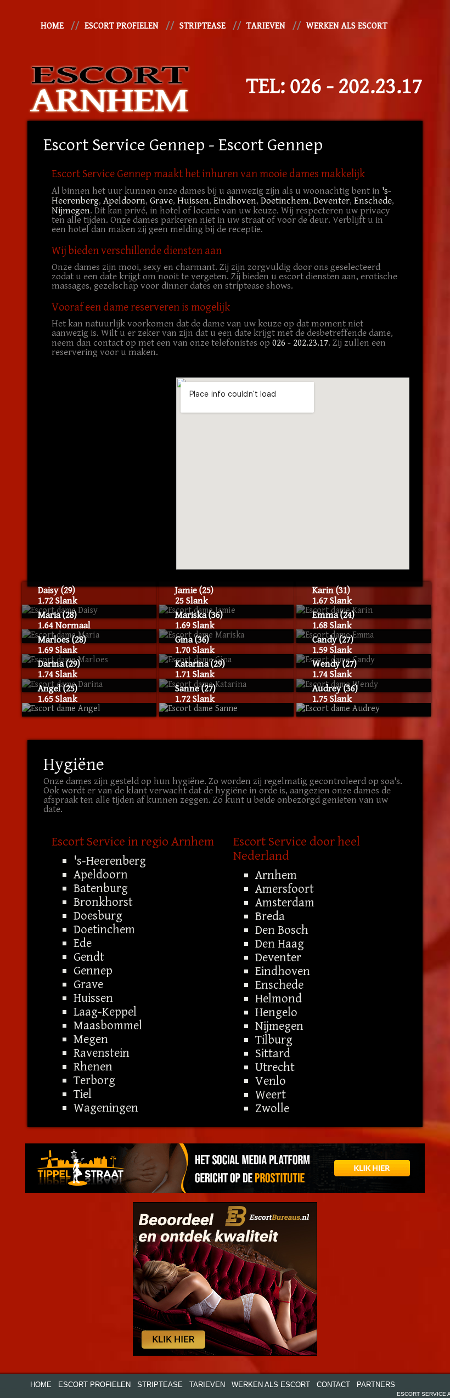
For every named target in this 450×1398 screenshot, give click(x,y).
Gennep (93, 970)
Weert (270, 1094)
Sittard (272, 1053)
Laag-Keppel (105, 1012)
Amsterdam (284, 902)
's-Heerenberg (110, 861)
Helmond (278, 998)
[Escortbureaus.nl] (225, 1278)
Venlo (270, 1081)
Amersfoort (284, 889)
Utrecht (275, 1067)
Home (52, 26)
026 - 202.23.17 (356, 86)
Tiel (83, 1094)
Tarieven (265, 26)
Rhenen (93, 1066)
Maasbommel (108, 1025)
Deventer (331, 200)
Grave (161, 200)
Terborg (94, 1080)
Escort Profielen (122, 26)
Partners (376, 1384)
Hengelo (276, 1012)
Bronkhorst (103, 902)
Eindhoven (234, 200)
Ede (83, 943)
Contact (333, 1384)
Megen (91, 1039)
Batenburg (101, 888)
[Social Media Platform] (225, 1168)
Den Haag (279, 944)
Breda (270, 916)
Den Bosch (281, 930)
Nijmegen (71, 210)
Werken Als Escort (346, 26)
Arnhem (276, 875)
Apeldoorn (124, 200)
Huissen (193, 200)
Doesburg (98, 916)
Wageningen (106, 1108)
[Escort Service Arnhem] (109, 86)
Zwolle (272, 1108)
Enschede (373, 200)
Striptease (202, 26)
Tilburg (273, 1040)
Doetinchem (285, 200)
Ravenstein (102, 1053)
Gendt (89, 957)
